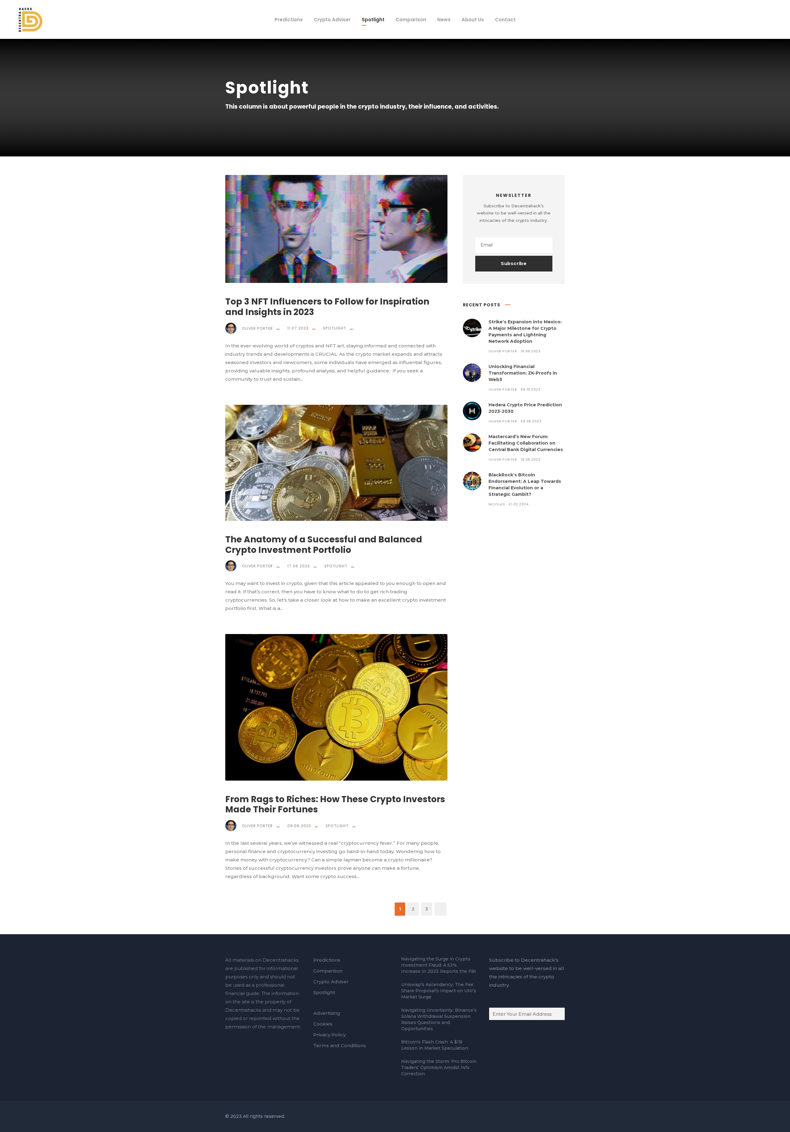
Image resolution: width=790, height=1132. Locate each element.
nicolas (497, 504)
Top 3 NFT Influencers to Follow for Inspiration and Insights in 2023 (327, 307)
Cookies (322, 1024)
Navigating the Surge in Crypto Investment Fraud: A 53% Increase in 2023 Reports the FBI (438, 965)
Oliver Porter (257, 328)
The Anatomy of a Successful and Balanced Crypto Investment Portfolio (323, 544)
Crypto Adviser (332, 19)
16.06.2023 (530, 351)
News (444, 19)
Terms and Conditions (339, 1045)
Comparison (411, 19)
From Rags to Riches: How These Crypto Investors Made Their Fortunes (335, 804)
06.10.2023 (530, 389)
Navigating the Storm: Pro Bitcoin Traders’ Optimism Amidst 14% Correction (438, 1067)
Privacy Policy (329, 1035)
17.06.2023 (298, 566)
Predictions (289, 19)
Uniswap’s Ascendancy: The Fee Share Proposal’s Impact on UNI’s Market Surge (438, 991)
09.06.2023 (299, 825)
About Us (473, 19)
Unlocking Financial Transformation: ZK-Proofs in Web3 (523, 373)
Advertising (326, 1013)
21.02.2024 (519, 504)
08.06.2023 (531, 421)
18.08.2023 (530, 459)
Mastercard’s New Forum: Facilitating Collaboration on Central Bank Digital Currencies (526, 443)
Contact (505, 19)
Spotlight (373, 19)
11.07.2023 (298, 328)
